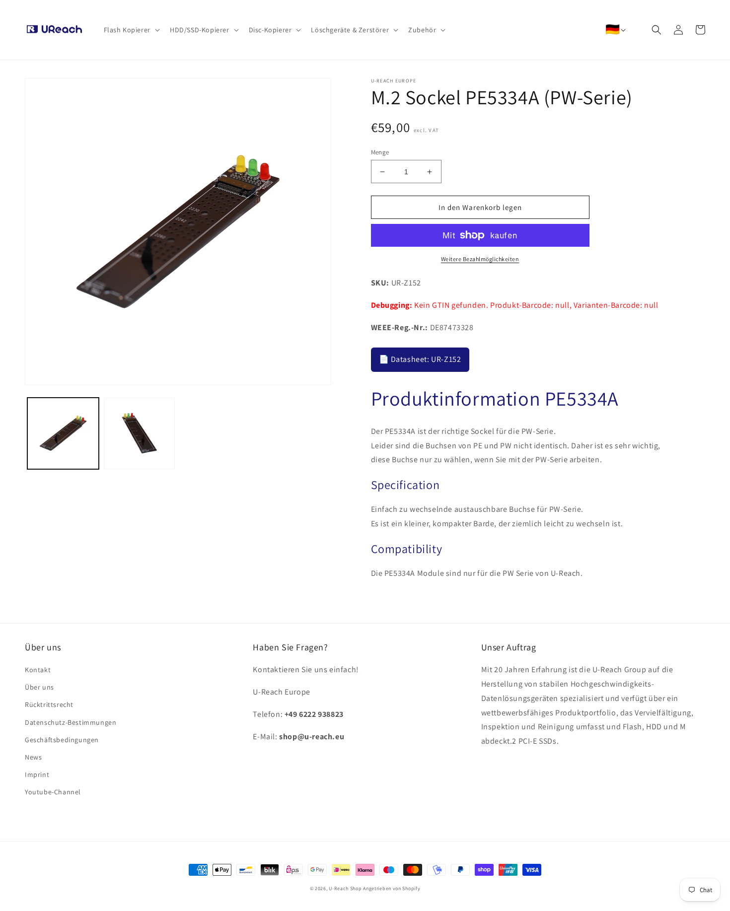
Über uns (39, 687)
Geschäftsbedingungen (62, 739)
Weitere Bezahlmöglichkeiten (480, 259)
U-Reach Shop (345, 888)
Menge (380, 152)
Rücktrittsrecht (49, 704)
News (33, 757)
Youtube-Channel (53, 791)
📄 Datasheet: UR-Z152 (420, 359)
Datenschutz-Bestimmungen (70, 722)
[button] (131, 29)
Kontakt (38, 669)
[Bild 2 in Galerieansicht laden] (139, 433)
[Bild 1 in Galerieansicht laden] (63, 433)
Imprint (37, 774)
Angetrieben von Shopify (391, 888)
